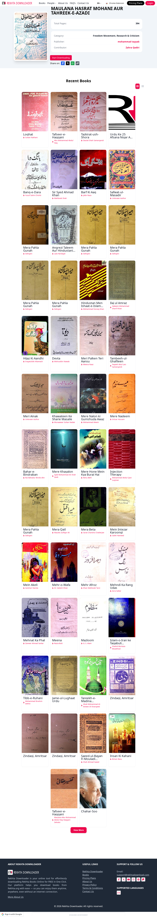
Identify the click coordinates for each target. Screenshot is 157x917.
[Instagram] (133, 879)
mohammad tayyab (128, 41)
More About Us (16, 896)
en (118, 892)
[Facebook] (118, 879)
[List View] (143, 86)
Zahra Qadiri (132, 47)
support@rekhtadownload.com (133, 874)
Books (42, 3)
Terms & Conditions (92, 888)
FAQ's (73, 3)
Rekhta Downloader (92, 871)
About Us (63, 3)
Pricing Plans (89, 878)
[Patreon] (143, 879)
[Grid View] (137, 86)
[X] (124, 879)
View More (78, 830)
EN (98, 3)
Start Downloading (61, 57)
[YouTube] (128, 879)
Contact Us (83, 3)
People (50, 3)
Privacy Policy (89, 884)
